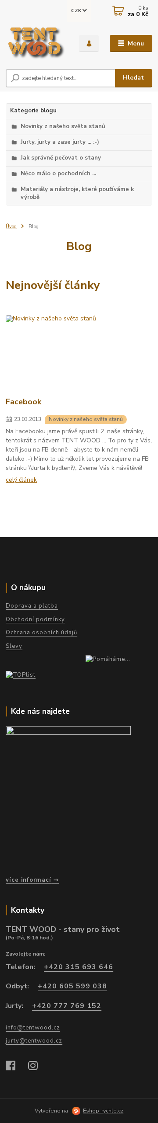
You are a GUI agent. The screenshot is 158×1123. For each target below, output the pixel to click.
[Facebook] (15, 1066)
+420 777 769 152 (66, 1006)
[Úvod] (36, 43)
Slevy (14, 646)
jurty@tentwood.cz (34, 1041)
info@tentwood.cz (33, 1028)
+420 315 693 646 (78, 967)
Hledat (133, 77)
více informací (28, 880)
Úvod (11, 226)
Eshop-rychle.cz (103, 1110)
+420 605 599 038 (72, 986)
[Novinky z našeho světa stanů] (79, 353)
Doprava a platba (32, 606)
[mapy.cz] (77, 798)
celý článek (21, 480)
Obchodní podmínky (35, 619)
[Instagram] (37, 1066)
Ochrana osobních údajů (41, 632)
